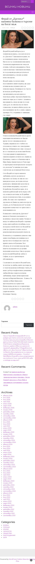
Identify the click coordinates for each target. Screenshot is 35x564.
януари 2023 (7, 483)
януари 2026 (7, 410)
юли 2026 (6, 397)
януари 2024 (7, 458)
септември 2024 (9, 442)
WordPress (12, 559)
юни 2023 (6, 473)
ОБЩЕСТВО (7, 533)
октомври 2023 (9, 464)
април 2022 (7, 501)
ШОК (5, 537)
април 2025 (7, 428)
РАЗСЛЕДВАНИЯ (9, 535)
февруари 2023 (8, 481)
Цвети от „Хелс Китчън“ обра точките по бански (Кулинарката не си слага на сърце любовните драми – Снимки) (18, 352)
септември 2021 (9, 515)
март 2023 (7, 479)
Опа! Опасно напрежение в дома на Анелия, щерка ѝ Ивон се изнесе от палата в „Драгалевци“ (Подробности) (17, 346)
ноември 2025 (8, 414)
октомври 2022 (9, 489)
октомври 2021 (9, 513)
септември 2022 (9, 491)
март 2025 (7, 430)
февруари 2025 (8, 432)
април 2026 (7, 403)
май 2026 (6, 401)
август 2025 (7, 420)
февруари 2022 (8, 505)
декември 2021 (8, 509)
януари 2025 (7, 434)
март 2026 (7, 406)
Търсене (4, 321)
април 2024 (7, 452)
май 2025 (6, 426)
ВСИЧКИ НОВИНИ (17, 6)
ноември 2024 (8, 438)
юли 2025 (6, 422)
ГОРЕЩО (12, 27)
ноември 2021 (8, 511)
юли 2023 (6, 471)
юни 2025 (6, 424)
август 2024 (7, 444)
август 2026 (7, 395)
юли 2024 (6, 446)
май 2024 (6, 450)
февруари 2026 (8, 408)
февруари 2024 (8, 456)
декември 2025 (8, 412)
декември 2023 (8, 460)
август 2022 (7, 493)
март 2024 (7, 454)
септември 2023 (9, 467)
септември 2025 (9, 418)
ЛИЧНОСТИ (7, 531)
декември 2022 (8, 485)
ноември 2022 (8, 487)
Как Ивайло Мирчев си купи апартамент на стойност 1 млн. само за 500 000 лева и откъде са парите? (18, 358)
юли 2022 (6, 495)
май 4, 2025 (5, 27)
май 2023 (6, 475)
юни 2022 (6, 497)
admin (15, 307)
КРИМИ (6, 529)
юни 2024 (6, 448)
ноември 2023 (8, 462)
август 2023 (7, 469)
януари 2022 (7, 507)
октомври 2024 (9, 440)
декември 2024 (8, 436)
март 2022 (7, 503)
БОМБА (6, 525)
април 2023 (7, 477)
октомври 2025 (9, 416)
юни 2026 (6, 399)
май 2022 (6, 499)
